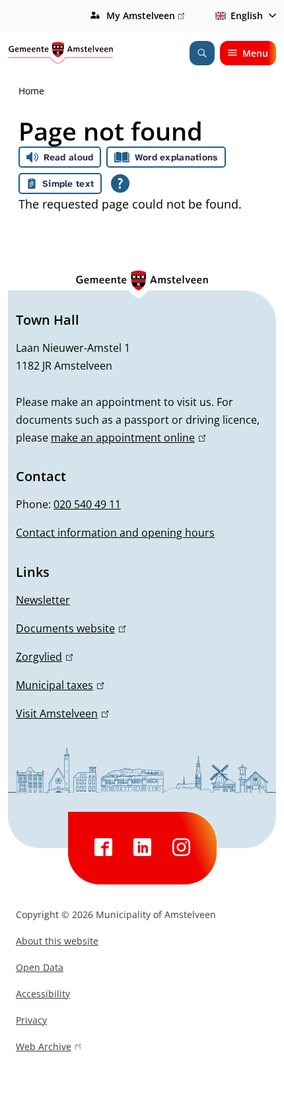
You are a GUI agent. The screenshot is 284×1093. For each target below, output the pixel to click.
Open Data (39, 967)
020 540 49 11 (87, 504)
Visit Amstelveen (60, 713)
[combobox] (243, 16)
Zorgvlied (42, 656)
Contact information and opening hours (115, 532)
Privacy (31, 1020)
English (247, 15)
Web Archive (43, 1048)
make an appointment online (126, 437)
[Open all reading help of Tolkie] (120, 183)
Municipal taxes (58, 685)
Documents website (69, 628)
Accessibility (43, 993)
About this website (57, 941)
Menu (255, 53)
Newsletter (43, 600)
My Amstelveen (143, 16)
